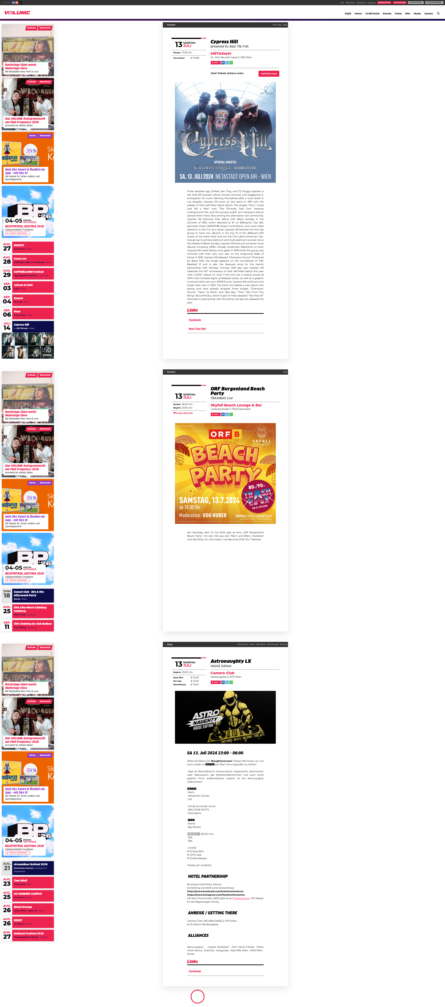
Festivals (31, 28)
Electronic (243, 644)
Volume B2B (399, 2)
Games (428, 14)
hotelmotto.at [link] (241, 898)
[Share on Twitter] (227, 62)
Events (387, 14)
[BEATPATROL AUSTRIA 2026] (28, 212)
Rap (285, 25)
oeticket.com (269, 74)
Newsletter (384, 2)
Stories (32, 136)
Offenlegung (350, 2)
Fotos (398, 14)
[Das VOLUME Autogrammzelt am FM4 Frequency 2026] (28, 104)
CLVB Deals (372, 14)
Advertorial (45, 28)
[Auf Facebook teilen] (223, 62)
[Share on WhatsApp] (231, 62)
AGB (342, 2)
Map (216, 63)
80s (285, 372)
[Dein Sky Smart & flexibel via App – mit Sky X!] (28, 158)
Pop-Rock (260, 644)
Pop (252, 644)
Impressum (371, 2)
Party (170, 644)
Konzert (171, 25)
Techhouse (272, 644)
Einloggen (416, 2)
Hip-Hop (277, 25)
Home (358, 14)
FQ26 (348, 14)
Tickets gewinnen (18, 233)
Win (407, 14)
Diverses (283, 999)
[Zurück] (165, 25)
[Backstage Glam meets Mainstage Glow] (28, 50)
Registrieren (435, 2)
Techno (283, 644)
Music (417, 14)
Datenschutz (361, 2)
